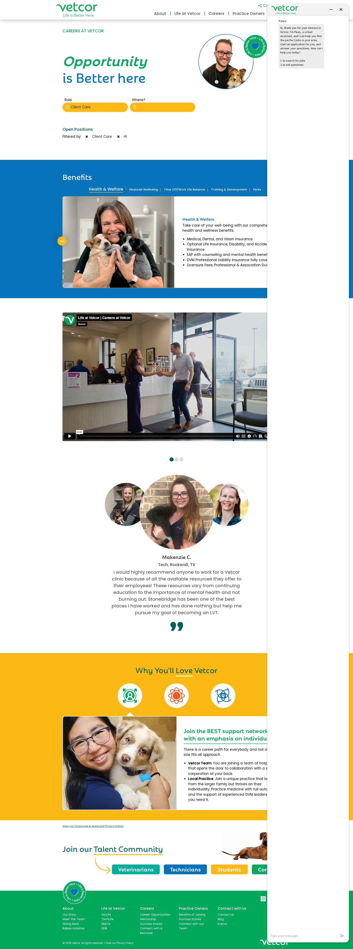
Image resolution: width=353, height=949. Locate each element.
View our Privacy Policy (119, 943)
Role (68, 99)
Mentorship (148, 919)
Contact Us (226, 915)
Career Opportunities (155, 915)
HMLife (106, 924)
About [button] (160, 13)
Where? (138, 99)
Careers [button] (216, 13)
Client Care (80, 107)
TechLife (107, 919)
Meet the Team (74, 919)
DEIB (104, 928)
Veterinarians (136, 869)
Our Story (69, 915)
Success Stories (151, 924)
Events (222, 924)
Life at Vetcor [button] (187, 13)
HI (124, 136)
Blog (221, 919)
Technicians (185, 869)
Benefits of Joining (192, 915)
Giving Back (71, 924)
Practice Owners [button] (249, 13)
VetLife (106, 915)
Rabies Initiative (74, 928)
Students (229, 869)
